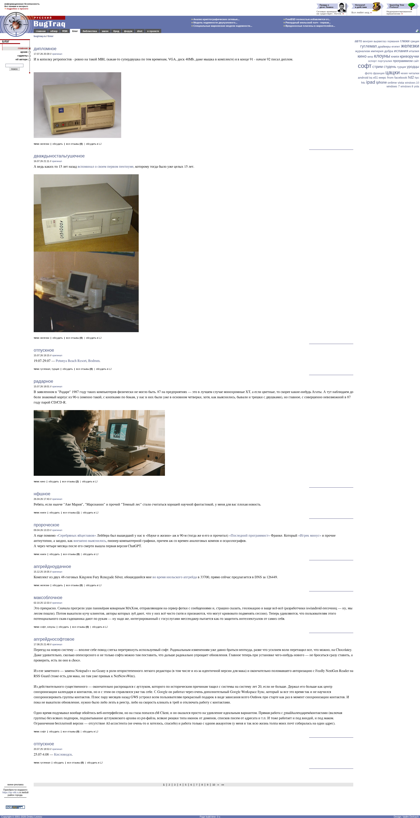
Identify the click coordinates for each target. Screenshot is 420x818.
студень (390, 67)
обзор (54, 31)
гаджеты (23, 55)
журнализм (362, 51)
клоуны (51, 627)
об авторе (22, 59)
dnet (139, 31)
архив (24, 52)
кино (42, 481)
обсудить (57, 144)
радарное (43, 381)
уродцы (413, 67)
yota (416, 86)
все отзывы (74, 144)
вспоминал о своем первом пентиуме (105, 166)
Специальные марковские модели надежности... (222, 26)
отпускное (44, 350)
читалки (414, 73)
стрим (377, 67)
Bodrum (94, 360)
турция (55, 369)
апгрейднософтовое (54, 639)
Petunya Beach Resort (71, 360)
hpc (417, 77)
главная (41, 31)
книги (43, 512)
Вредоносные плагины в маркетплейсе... (310, 26)
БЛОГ (5, 41)
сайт (416, 61)
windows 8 (407, 86)
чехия (404, 73)
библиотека (90, 31)
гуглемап (45, 369)
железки (44, 144)
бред (116, 31)
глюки (405, 41)
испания (401, 51)
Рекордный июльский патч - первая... (308, 22)
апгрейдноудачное (52, 566)
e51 (375, 77)
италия (414, 51)
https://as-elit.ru (10, 792)
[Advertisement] (387, 157)
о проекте (153, 31)
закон (105, 31)
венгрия (368, 41)
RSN (64, 31)
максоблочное (48, 597)
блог (75, 31)
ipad (370, 82)
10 (213, 784)
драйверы (384, 46)
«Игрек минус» (309, 535)
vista (401, 82)
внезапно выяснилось (90, 540)
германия (393, 41)
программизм (403, 61)
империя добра (382, 51)
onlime (392, 82)
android (363, 77)
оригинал (57, 54)
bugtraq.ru (40, 36)
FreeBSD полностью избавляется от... (307, 19)
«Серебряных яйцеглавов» (76, 535)
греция (414, 41)
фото (368, 73)
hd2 (411, 77)
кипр (370, 56)
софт (43, 627)
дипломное (45, 48)
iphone (381, 82)
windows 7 (393, 86)
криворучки (409, 56)
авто (358, 41)
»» (222, 784)
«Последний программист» (249, 535)
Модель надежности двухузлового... (215, 22)
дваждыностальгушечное (59, 155)
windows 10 (412, 82)
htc (363, 82)
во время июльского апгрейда (174, 577)
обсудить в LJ (94, 144)
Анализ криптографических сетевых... (216, 19)
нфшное (42, 493)
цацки (392, 72)
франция (379, 73)
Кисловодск (63, 754)
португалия (385, 61)
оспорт (372, 61)
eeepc (382, 77)
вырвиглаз (380, 41)
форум (128, 31)
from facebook (397, 77)
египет (396, 46)
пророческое (46, 524)
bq (370, 77)
